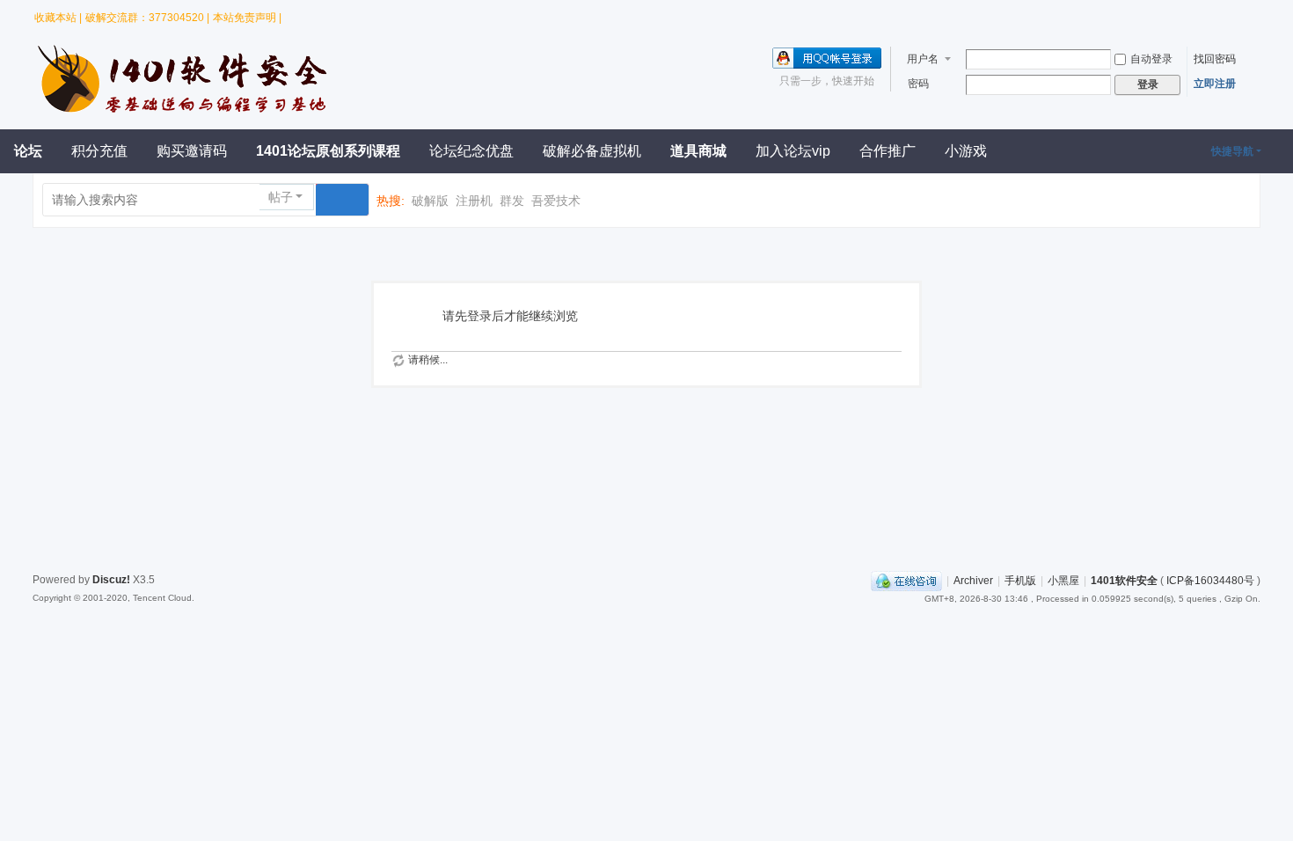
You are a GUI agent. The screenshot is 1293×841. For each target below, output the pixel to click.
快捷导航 (1232, 151)
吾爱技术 (556, 201)
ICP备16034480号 (1210, 580)
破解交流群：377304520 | (147, 17)
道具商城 (698, 150)
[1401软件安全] (186, 111)
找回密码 (1215, 59)
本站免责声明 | (247, 17)
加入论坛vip (793, 150)
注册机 (474, 201)
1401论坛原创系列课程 (328, 150)
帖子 (280, 197)
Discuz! (111, 580)
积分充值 (99, 150)
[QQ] (906, 580)
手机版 (1020, 580)
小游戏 (966, 150)
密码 (918, 83)
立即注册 (1215, 83)
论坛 (28, 150)
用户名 (923, 59)
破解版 (430, 201)
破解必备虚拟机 (592, 150)
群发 (512, 201)
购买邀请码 (192, 150)
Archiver (973, 580)
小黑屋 (1063, 580)
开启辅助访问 (1225, 12)
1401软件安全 (1124, 580)
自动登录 (1151, 59)
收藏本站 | (58, 17)
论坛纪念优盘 (471, 150)
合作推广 (887, 150)
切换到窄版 (1247, 17)
